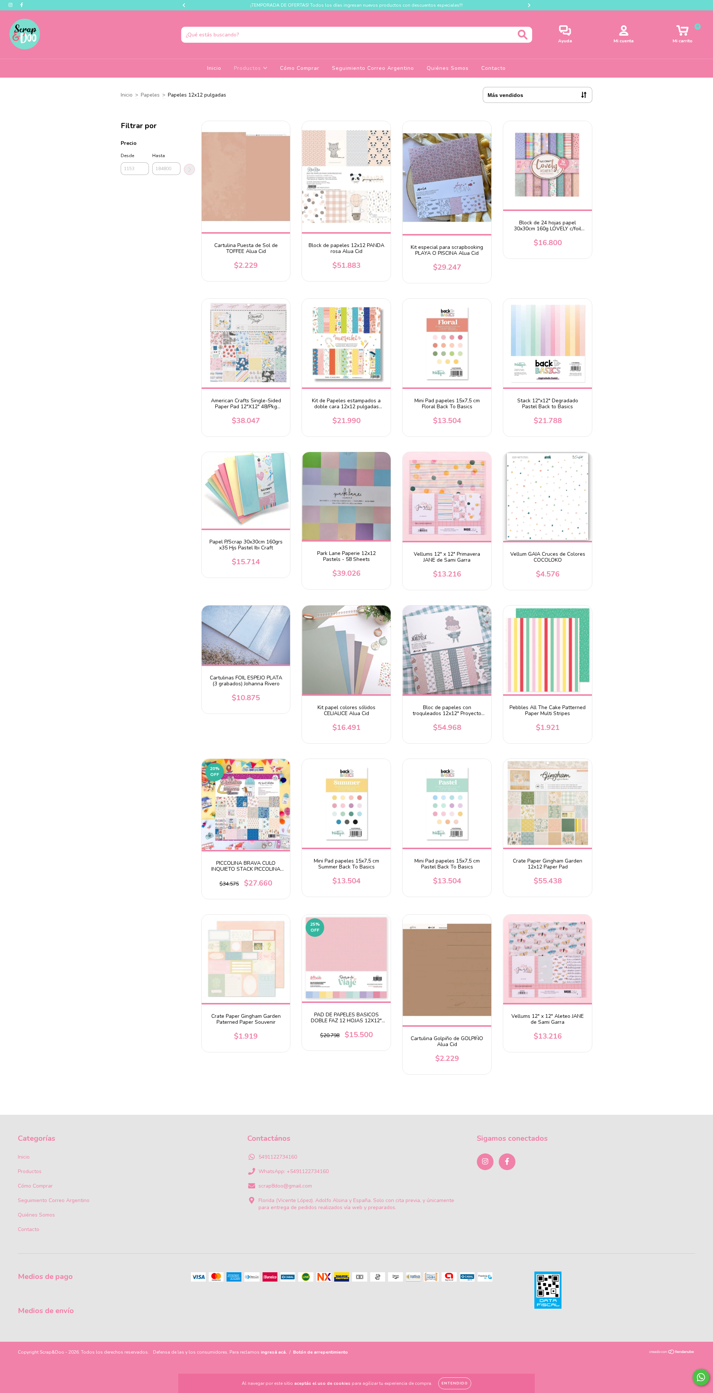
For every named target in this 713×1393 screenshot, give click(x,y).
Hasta (158, 156)
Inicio (214, 68)
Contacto (493, 68)
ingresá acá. (274, 1352)
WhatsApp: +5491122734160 (293, 1171)
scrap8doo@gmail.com (285, 1185)
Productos (248, 68)
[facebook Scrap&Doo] (21, 5)
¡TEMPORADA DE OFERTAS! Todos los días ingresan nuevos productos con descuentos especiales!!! (356, 5)
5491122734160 (277, 1156)
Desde (127, 156)
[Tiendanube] (672, 1353)
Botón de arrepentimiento (320, 1352)
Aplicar (189, 169)
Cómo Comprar (299, 68)
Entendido (455, 1383)
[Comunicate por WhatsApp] (701, 1377)
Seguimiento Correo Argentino (373, 68)
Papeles (150, 94)
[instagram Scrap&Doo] (11, 5)
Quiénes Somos (448, 68)
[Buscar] (522, 34)
